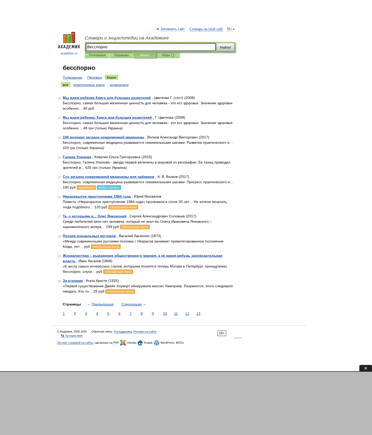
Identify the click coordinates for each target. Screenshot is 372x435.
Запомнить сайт (173, 29)
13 (198, 314)
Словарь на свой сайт (206, 29)
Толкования (97, 55)
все (65, 85)
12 (187, 314)
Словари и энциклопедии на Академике (127, 37)
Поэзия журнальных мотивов (89, 236)
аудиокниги (119, 85)
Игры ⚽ (168, 55)
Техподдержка (123, 331)
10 (165, 314)
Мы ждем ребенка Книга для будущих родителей (107, 98)
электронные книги (89, 85)
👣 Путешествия (71, 335)
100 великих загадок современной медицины (103, 137)
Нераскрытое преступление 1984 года (97, 196)
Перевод (94, 77)
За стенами (73, 281)
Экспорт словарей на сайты (75, 342)
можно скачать (108, 187)
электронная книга (123, 207)
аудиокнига (86, 187)
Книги (144, 55)
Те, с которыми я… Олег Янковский (95, 216)
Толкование (72, 77)
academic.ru (68, 53)
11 (176, 314)
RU (229, 29)
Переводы (121, 55)
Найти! (225, 47)
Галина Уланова (77, 157)
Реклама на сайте (144, 331)
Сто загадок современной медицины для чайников (108, 177)
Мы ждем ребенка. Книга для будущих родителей (107, 117)
